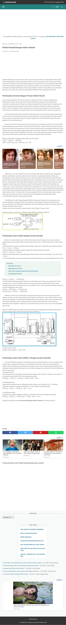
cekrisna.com (43, 622)
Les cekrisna (22, 622)
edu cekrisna (36, 622)
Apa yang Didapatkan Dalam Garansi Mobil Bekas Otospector (21, 571)
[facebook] (10, 432)
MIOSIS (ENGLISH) (25, 537)
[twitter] (25, 432)
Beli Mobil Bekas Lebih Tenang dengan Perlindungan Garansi (21, 565)
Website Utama (33, 619)
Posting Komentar (14, 51)
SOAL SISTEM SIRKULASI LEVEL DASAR (32, 544)
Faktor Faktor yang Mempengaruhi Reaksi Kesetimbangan (23, 271)
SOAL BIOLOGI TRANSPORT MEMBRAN (31, 529)
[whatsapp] (56, 432)
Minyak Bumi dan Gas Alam (15, 268)
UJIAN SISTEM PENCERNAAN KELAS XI (32, 541)
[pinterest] (40, 432)
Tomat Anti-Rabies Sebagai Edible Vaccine (16, 574)
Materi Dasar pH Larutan (14, 266)
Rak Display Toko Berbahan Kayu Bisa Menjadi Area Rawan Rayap (23, 563)
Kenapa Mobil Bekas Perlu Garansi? (14, 568)
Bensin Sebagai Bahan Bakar (28, 533)
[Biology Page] (10, 2)
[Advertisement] (33, 23)
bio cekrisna (29, 622)
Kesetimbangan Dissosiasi (15, 273)
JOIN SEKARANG (50, 36)
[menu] (3, 7)
